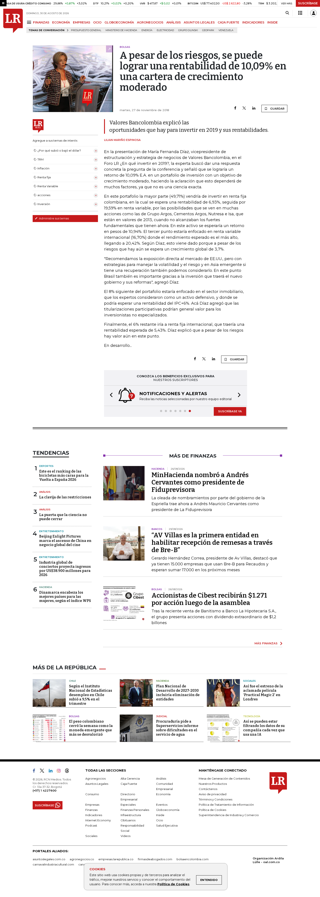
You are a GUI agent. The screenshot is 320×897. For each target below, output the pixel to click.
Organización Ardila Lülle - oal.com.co (268, 860)
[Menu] (29, 22)
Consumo (92, 794)
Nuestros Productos (213, 783)
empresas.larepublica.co (115, 859)
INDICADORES (253, 22)
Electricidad (165, 30)
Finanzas (91, 810)
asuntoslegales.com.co (49, 859)
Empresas (92, 804)
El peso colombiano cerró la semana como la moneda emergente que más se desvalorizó (91, 728)
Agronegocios (95, 778)
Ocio (159, 820)
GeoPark (208, 30)
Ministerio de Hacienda (121, 30)
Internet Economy (98, 820)
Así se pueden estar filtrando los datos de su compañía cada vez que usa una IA (264, 728)
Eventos (161, 804)
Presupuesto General (86, 30)
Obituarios (128, 820)
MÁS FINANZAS (266, 643)
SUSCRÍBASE (308, 3)
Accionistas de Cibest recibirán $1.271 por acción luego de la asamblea (209, 599)
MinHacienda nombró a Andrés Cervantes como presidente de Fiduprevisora (200, 482)
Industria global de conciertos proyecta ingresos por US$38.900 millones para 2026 (65, 568)
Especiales (128, 804)
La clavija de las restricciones (65, 497)
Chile (72, 680)
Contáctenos (208, 789)
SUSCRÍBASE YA (230, 411)
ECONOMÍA (61, 22)
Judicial (161, 716)
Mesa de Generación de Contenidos (224, 778)
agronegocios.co (82, 859)
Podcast (91, 825)
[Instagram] (60, 771)
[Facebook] (235, 108)
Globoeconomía (167, 810)
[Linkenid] (52, 771)
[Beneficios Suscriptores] (300, 13)
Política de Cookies (173, 884)
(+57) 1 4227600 (44, 790)
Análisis (45, 491)
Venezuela (226, 30)
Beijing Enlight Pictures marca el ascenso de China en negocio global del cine (65, 540)
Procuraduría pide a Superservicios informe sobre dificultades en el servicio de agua (177, 728)
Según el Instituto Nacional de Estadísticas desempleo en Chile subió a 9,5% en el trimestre (90, 695)
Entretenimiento (51, 531)
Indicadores (93, 815)
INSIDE (272, 22)
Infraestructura (131, 815)
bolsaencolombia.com (193, 859)
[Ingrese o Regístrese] (313, 13)
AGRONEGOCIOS (150, 22)
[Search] (287, 13)
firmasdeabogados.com (155, 859)
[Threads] (69, 771)
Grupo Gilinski (188, 30)
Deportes (46, 466)
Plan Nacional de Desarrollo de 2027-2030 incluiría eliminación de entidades (178, 692)
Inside (160, 815)
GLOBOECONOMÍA (119, 22)
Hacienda (45, 587)
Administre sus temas (53, 218)
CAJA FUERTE (228, 22)
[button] (110, 396)
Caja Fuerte (129, 783)
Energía (146, 30)
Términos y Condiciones (215, 799)
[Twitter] (244, 108)
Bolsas (74, 716)
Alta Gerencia (130, 778)
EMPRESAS (81, 22)
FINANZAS (41, 22)
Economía (163, 794)
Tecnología (251, 716)
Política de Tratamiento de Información (226, 804)
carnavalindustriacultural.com (53, 864)
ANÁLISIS (173, 22)
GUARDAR (277, 108)
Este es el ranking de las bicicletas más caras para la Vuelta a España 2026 (64, 475)
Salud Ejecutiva (167, 825)
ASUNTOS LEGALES (199, 22)
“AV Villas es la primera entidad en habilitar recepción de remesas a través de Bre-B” (212, 542)
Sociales (249, 680)
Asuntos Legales (96, 783)
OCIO (97, 22)
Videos (125, 836)
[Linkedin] (253, 108)
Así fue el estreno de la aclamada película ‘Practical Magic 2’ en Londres (263, 692)
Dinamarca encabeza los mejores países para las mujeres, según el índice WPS (65, 596)
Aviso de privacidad (212, 794)
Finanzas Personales (135, 810)
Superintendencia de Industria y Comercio (229, 815)
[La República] (13, 21)
